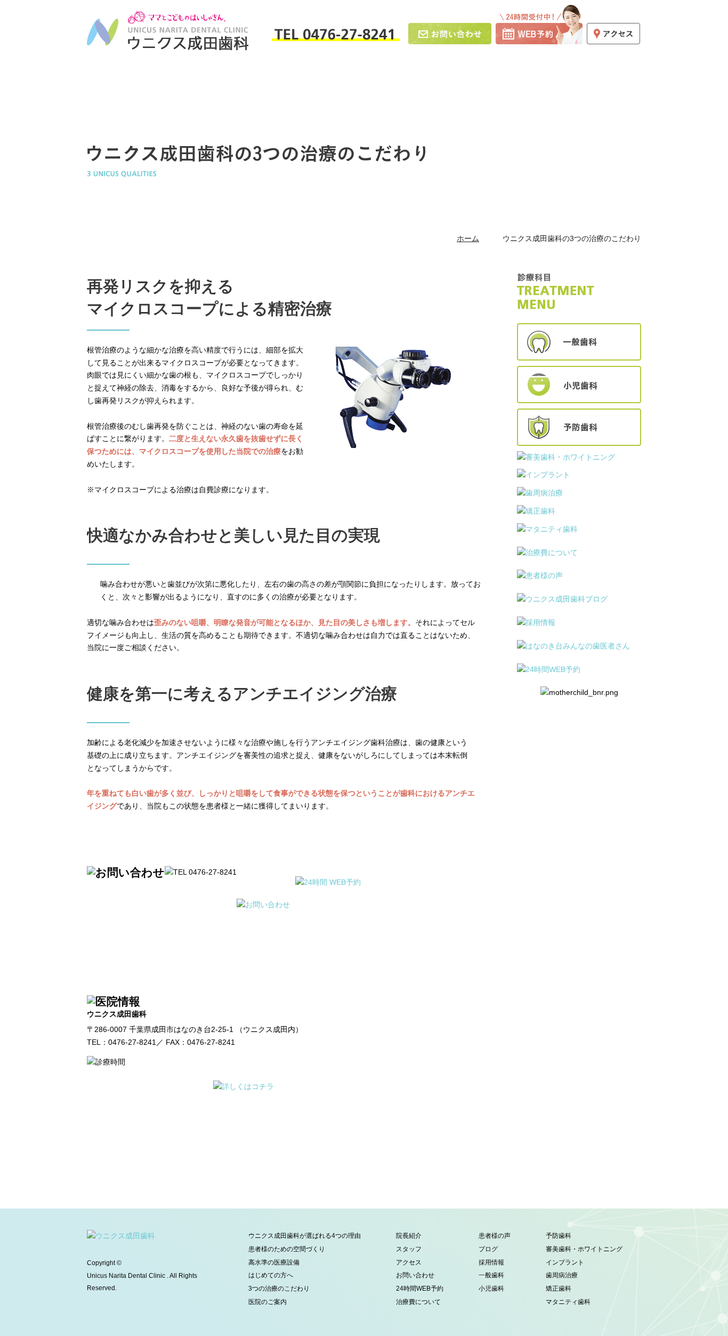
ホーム (100, 80)
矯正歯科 (558, 1288)
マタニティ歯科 (568, 1302)
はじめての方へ (376, 80)
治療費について (418, 1302)
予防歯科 (558, 1235)
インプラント (565, 1262)
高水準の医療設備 (312, 80)
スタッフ (561, 80)
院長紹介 (509, 80)
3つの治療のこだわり (279, 1288)
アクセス (409, 1262)
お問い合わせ (415, 1275)
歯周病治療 (562, 1275)
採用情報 (614, 80)
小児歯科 (491, 1288)
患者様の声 (495, 1235)
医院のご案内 (449, 80)
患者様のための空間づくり (247, 80)
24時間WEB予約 (419, 1288)
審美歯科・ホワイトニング (584, 1249)
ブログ (488, 1249)
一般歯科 (491, 1275)
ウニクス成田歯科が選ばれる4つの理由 (161, 80)
